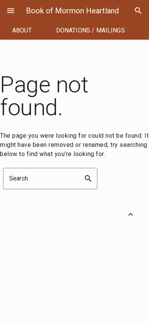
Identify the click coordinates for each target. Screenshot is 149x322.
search (138, 10)
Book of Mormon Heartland (72, 10)
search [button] (88, 178)
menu (10, 10)
